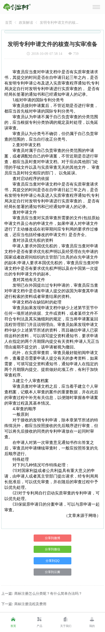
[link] (8, 22)
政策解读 (26, 22)
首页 (8, 22)
